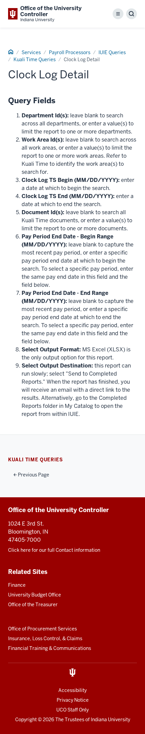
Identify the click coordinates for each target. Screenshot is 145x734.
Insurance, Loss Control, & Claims (45, 638)
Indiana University (110, 720)
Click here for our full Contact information (54, 550)
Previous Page (33, 475)
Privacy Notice (73, 700)
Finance (17, 585)
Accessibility (72, 690)
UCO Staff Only (72, 710)
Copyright (26, 720)
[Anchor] (60, 101)
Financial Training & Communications (49, 648)
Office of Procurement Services (42, 629)
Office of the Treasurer (33, 605)
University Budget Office (34, 595)
